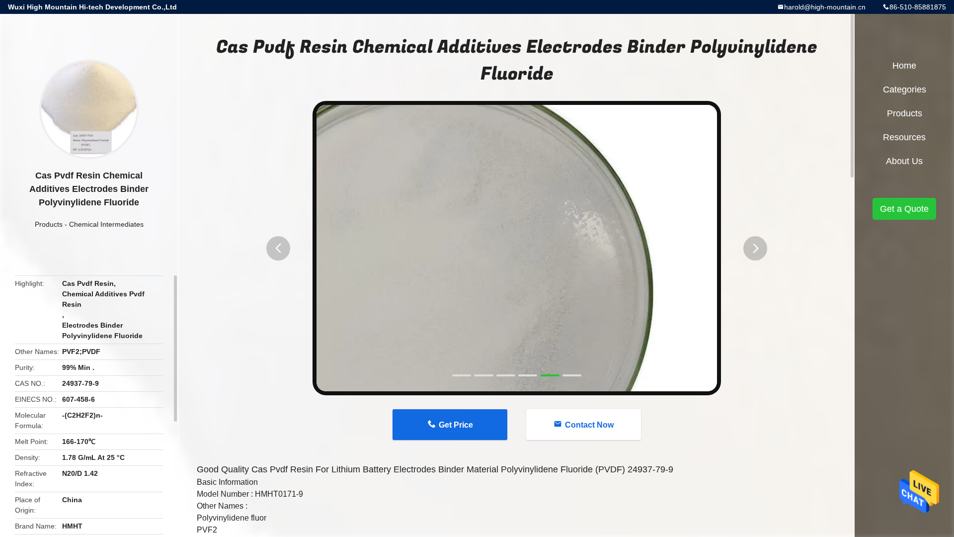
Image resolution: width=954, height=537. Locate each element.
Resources (904, 137)
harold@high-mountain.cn (825, 7)
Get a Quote (904, 209)
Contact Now (589, 425)
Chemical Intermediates (106, 224)
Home (904, 66)
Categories (904, 89)
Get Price (456, 425)
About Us (904, 161)
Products (49, 224)
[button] (278, 248)
